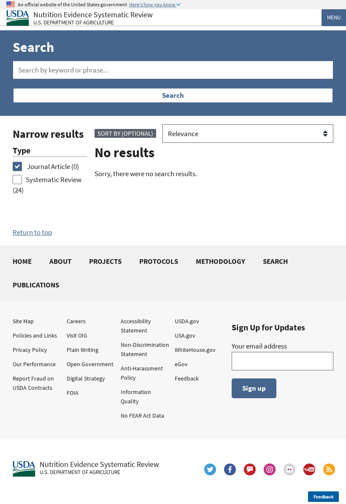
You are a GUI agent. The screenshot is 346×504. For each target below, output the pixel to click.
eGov (181, 364)
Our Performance (34, 364)
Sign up (254, 388)
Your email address (259, 346)
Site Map (23, 321)
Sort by (125, 133)
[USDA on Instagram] (269, 469)
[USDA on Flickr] (289, 469)
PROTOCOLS (158, 261)
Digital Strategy (86, 378)
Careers (76, 321)
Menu (334, 17)
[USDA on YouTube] (309, 469)
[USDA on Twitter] (210, 469)
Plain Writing (82, 350)
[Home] (17, 18)
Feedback (187, 378)
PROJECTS (105, 261)
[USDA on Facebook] (230, 469)
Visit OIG (77, 335)
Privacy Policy (30, 350)
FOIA (72, 393)
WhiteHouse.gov (195, 350)
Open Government (90, 364)
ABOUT (60, 261)
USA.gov (185, 335)
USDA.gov (187, 321)
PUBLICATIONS (36, 285)
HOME (22, 261)
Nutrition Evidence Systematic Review (93, 18)
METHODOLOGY (220, 261)
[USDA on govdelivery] (250, 469)
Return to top (32, 232)
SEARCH (275, 261)
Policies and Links (35, 335)
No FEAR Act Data (142, 415)
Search (173, 95)
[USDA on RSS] (329, 469)
